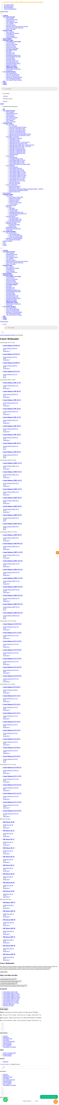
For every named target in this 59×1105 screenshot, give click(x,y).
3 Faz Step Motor (13, 210)
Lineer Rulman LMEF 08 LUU (13, 543)
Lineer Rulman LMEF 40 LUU (13, 595)
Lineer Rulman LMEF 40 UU (12, 506)
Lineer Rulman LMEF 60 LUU (13, 613)
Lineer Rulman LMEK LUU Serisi (17, 175)
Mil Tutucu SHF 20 (9, 928)
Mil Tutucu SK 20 (8, 856)
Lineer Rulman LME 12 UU (12, 382)
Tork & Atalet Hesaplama (10, 9)
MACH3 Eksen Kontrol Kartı (13, 69)
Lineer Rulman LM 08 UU (11, 363)
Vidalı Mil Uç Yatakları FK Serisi (17, 151)
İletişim (5, 84)
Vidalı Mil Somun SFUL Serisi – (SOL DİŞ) (20, 146)
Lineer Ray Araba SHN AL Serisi (17, 130)
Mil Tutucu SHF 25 (9, 937)
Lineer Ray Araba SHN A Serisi (17, 128)
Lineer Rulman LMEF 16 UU (12, 472)
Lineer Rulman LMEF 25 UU (12, 489)
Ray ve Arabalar (10, 32)
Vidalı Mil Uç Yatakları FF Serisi (17, 153)
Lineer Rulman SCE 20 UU (11, 721)
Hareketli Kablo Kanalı (11, 19)
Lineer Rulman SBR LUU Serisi (17, 160)
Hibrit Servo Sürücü (11, 66)
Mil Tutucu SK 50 (8, 891)
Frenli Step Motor (10, 58)
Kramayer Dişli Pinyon (11, 37)
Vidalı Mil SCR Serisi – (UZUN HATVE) (19, 142)
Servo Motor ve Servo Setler (16, 197)
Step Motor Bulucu (8, 6)
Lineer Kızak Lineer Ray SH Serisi (14, 27)
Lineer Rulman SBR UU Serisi (16, 161)
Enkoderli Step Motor (11, 64)
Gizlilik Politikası (7, 1055)
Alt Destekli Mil (10, 34)
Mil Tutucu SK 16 (8, 848)
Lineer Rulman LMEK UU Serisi (17, 176)
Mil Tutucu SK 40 (8, 882)
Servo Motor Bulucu (9, 4)
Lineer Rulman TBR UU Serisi (16, 162)
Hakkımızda (6, 1037)
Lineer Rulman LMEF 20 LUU (13, 569)
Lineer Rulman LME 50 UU (12, 443)
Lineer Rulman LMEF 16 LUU (13, 561)
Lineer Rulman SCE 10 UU (11, 704)
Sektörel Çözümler (7, 241)
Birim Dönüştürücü (8, 7)
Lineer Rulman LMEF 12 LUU (13, 552)
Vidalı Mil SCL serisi (14, 139)
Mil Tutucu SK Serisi (14, 182)
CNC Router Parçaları (9, 16)
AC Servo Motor (10, 43)
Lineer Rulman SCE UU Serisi (16, 179)
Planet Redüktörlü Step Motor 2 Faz (18, 213)
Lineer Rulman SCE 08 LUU (12, 767)
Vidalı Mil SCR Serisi (14, 140)
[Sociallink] (3, 1023)
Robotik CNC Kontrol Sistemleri (14, 77)
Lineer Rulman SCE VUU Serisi (17, 180)
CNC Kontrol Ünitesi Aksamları (14, 80)
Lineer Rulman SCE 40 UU (11, 747)
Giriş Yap (5, 96)
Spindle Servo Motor (11, 47)
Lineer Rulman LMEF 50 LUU (13, 604)
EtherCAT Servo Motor (12, 44)
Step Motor (9, 51)
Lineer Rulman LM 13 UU (11, 371)
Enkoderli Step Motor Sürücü (13, 63)
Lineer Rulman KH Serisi (15, 168)
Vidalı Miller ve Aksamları (12, 33)
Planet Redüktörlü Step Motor (13, 56)
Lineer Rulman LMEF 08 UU (12, 535)
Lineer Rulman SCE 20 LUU (12, 785)
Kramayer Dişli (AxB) (14, 191)
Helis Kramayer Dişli (14, 187)
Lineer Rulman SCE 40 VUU (12, 676)
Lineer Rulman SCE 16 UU (11, 713)
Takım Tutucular (10, 21)
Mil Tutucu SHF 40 (9, 954)
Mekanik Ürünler (7, 30)
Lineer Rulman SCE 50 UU (11, 756)
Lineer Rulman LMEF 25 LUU (13, 578)
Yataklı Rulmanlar (13, 154)
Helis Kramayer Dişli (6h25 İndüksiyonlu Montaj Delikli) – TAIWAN (26, 189)
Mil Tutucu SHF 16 (9, 911)
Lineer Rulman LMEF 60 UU (12, 523)
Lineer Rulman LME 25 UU (12, 417)
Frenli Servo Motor (10, 45)
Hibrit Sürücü (12, 226)
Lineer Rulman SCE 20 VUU (12, 650)
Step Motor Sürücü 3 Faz (12, 62)
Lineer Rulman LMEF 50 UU (12, 515)
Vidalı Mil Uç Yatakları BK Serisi (17, 150)
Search (4, 324)
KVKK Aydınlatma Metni (9, 1053)
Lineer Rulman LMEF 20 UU (12, 480)
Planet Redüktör (7, 38)
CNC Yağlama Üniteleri (12, 22)
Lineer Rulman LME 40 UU (12, 434)
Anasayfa (5, 1036)
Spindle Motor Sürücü (12, 67)
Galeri (4, 82)
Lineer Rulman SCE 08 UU (11, 687)
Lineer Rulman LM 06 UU (11, 345)
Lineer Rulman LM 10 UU (11, 354)
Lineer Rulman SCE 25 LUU (12, 802)
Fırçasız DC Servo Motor (12, 48)
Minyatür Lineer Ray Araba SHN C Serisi (19, 135)
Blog (4, 81)
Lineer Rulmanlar (10, 36)
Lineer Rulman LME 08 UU (12, 391)
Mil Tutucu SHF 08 (9, 920)
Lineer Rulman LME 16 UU (12, 400)
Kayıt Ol (5, 101)
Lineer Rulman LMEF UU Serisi (17, 173)
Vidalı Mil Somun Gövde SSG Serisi (18, 143)
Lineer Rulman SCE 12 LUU (12, 776)
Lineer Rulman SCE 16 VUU (12, 641)
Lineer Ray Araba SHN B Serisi (17, 131)
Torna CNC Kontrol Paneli (12, 75)
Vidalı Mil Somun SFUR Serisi (16, 147)
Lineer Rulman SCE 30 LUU (12, 811)
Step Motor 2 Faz (10, 52)
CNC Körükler (9, 23)
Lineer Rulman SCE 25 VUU (12, 658)
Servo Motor (9, 195)
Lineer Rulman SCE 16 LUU (12, 793)
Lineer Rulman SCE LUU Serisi (17, 178)
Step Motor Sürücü (10, 59)
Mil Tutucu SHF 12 (9, 902)
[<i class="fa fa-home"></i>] (4, 109)
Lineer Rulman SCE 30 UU (11, 739)
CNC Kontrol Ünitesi (11, 73)
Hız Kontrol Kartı (10, 116)
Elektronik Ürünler (8, 40)
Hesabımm (5, 1061)
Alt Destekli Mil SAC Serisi (16, 158)
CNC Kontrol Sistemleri (9, 71)
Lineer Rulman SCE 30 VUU (12, 667)
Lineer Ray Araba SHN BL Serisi (17, 132)
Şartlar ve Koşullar (7, 1054)
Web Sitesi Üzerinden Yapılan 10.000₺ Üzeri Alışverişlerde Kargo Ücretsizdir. (23, 2)
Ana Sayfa (2, 335)
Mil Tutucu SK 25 (8, 865)
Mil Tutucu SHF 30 (9, 945)
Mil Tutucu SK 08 (8, 822)
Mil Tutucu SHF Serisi (14, 183)
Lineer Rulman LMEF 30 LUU (13, 587)
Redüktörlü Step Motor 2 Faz (13, 55)
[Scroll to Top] (0, 1098)
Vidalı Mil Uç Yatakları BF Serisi (17, 149)
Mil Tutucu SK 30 (8, 874)
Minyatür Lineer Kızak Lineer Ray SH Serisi (17, 26)
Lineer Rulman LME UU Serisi (17, 171)
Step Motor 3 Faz (10, 54)
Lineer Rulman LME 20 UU (12, 408)
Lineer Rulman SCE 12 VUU (12, 632)
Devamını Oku (4, 972)
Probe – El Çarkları (11, 29)
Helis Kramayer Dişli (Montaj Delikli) (18, 190)
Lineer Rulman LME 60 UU (12, 452)
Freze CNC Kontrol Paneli (12, 74)
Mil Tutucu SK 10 (8, 830)
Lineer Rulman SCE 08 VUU (12, 624)
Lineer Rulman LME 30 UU (12, 426)
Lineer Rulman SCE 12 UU (11, 696)
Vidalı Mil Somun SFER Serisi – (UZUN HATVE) (21, 145)
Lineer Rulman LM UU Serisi (16, 169)
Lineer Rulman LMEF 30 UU (12, 497)
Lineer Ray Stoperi (10, 25)
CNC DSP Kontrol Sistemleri (13, 78)
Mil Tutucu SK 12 (8, 839)
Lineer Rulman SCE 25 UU (11, 730)
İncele (4, 377)
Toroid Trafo (9, 70)
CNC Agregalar (10, 18)
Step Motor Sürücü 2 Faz (12, 60)
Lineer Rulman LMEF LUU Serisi (17, 172)
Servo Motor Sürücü (11, 49)
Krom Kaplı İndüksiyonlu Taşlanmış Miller (19, 164)
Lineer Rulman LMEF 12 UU (12, 463)
